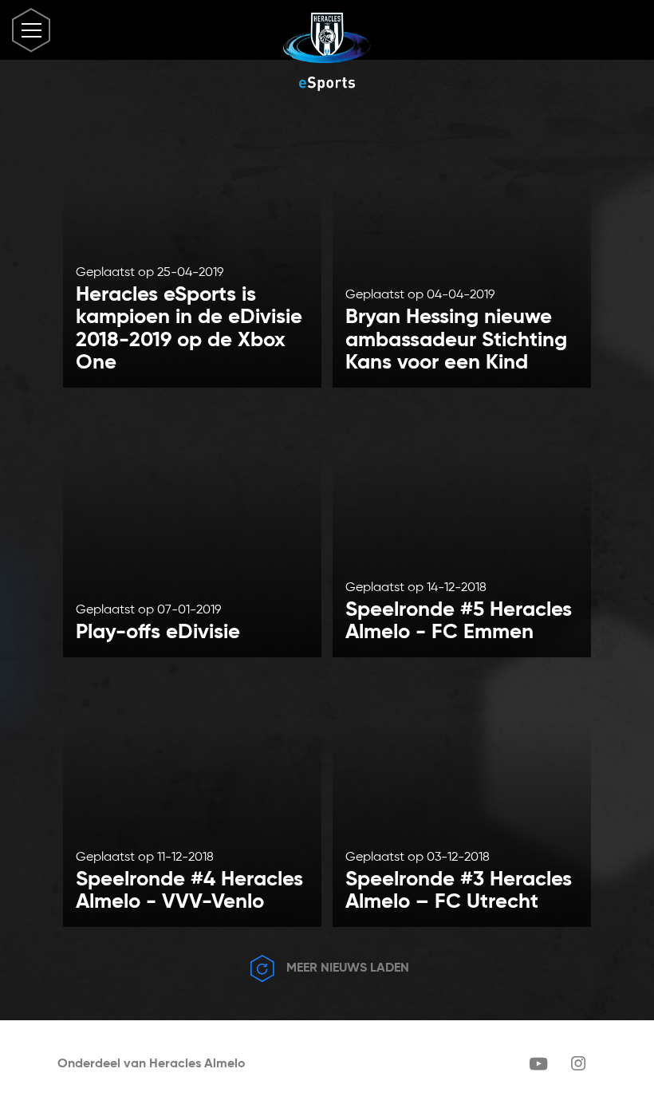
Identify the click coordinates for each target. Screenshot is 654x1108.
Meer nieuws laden (346, 968)
